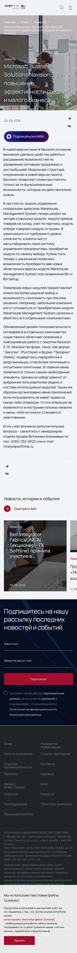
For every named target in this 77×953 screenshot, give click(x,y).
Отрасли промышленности (18, 765)
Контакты (48, 764)
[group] (35, 555)
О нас (25, 22)
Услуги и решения (18, 753)
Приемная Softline (18, 814)
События (11, 794)
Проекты (11, 774)
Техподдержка (15, 804)
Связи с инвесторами (14, 786)
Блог (44, 784)
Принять (19, 940)
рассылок (48, 698)
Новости (40, 22)
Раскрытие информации (51, 745)
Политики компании (56, 804)
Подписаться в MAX (28, 136)
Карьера (47, 774)
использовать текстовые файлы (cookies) (29, 919)
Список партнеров (55, 753)
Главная (9, 22)
